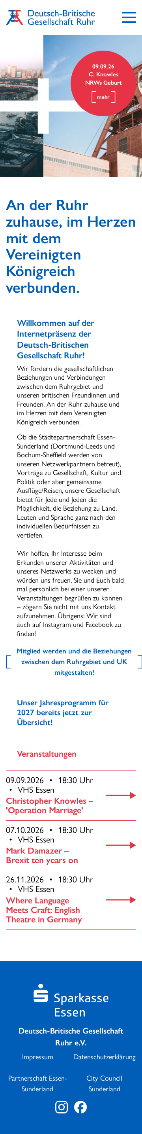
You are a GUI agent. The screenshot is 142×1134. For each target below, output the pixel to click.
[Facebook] (80, 1107)
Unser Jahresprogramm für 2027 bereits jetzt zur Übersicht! (62, 712)
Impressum (37, 1057)
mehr (103, 97)
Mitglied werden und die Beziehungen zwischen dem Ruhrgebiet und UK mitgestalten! (74, 662)
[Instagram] (61, 1107)
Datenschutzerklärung (104, 1057)
